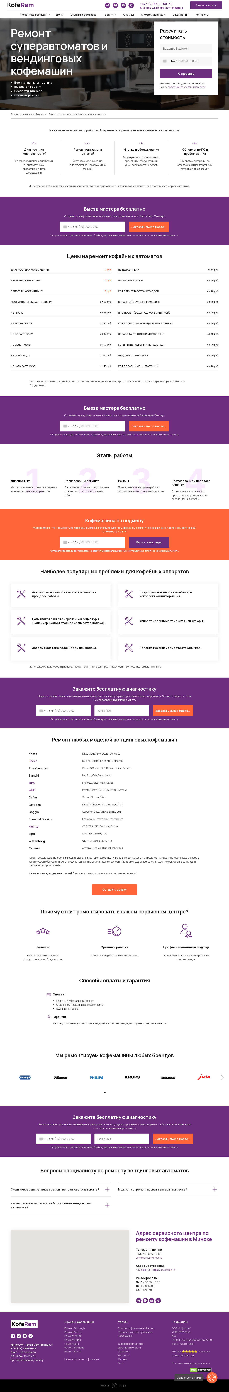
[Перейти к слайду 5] (117, 1092)
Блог (121, 1363)
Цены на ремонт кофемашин (81, 1359)
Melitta (33, 827)
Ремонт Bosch (72, 1351)
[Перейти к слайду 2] (108, 1092)
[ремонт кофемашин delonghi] (25, 1077)
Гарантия (110, 14)
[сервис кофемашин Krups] (132, 1077)
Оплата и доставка (83, 14)
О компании (180, 14)
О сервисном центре (130, 1343)
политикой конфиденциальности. (187, 87)
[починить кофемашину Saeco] (61, 1077)
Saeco (33, 761)
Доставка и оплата (129, 1347)
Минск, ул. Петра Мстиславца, (31, 1344)
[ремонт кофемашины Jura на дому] (204, 1077)
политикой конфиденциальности (161, 235)
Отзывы (128, 14)
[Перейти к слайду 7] (124, 1092)
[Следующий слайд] (222, 1077)
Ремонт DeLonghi (74, 1328)
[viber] (115, 5)
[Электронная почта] (123, 5)
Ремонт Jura (71, 1343)
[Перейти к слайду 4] (114, 1092)
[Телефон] (131, 5)
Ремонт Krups (72, 1339)
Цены (59, 14)
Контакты (202, 14)
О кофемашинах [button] (152, 14)
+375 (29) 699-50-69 (156, 4)
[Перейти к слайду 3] (111, 1092)
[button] (206, 5)
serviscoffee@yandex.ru (149, 1257)
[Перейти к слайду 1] (105, 1092)
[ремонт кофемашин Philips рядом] (97, 1077)
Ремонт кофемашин (34, 14)
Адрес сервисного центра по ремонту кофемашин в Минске (174, 1236)
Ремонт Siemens (74, 1347)
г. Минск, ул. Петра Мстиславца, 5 (161, 7)
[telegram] (107, 5)
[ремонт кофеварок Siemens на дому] (168, 1077)
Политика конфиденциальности (191, 1363)
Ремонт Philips (73, 1336)
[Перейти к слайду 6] (121, 1092)
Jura (32, 783)
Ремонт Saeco (73, 1332)
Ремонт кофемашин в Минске (27, 114)
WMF (32, 790)
